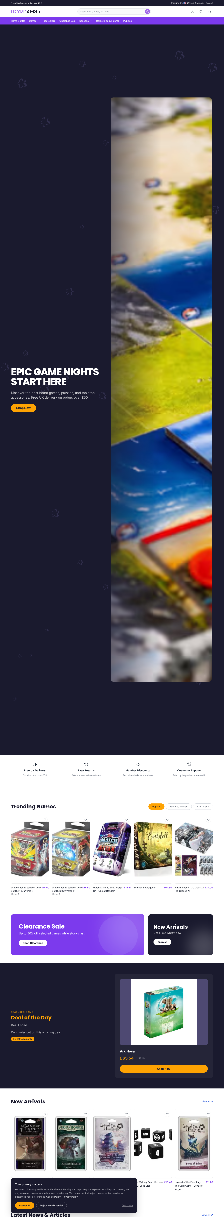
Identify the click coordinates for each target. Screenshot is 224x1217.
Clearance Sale (67, 20)
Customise (127, 1205)
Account (209, 3)
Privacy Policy (70, 1196)
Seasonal (84, 20)
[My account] (192, 11)
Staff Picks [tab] (203, 806)
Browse (162, 942)
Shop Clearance (33, 943)
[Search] (147, 11)
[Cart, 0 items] (209, 11)
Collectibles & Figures (107, 20)
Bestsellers (49, 20)
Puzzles (127, 20)
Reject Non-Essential (51, 1205)
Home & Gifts (18, 20)
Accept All (24, 1205)
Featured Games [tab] (179, 806)
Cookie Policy (53, 1196)
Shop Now (23, 408)
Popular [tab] (156, 806)
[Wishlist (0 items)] (200, 11)
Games (33, 20)
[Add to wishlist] (44, 819)
